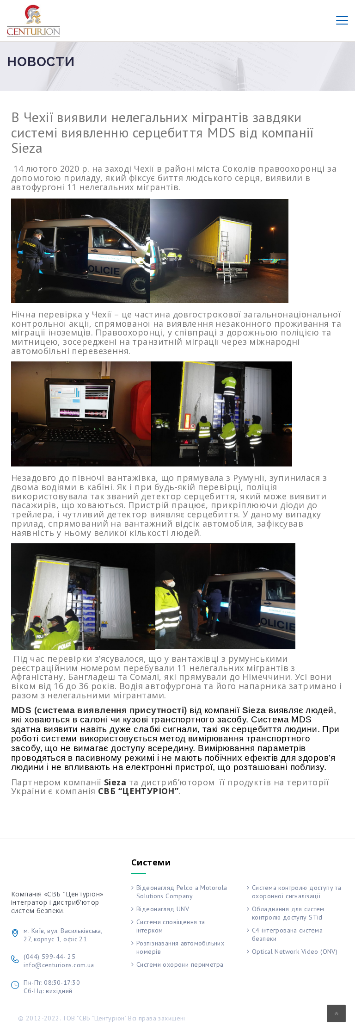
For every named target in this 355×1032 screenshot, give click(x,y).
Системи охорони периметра (180, 964)
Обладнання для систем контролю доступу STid (288, 913)
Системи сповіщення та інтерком (170, 926)
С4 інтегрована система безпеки (287, 934)
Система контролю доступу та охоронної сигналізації (296, 891)
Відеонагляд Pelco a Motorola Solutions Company (181, 891)
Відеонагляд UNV (162, 909)
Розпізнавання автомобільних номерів (180, 947)
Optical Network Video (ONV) (294, 951)
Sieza (254, 710)
